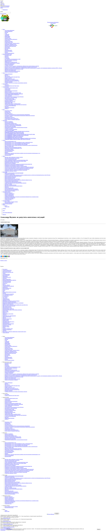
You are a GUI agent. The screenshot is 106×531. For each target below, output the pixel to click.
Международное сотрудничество (9, 305)
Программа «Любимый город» (10, 44)
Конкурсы (7, 57)
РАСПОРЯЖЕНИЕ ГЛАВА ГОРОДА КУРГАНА (14, 136)
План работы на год (8, 113)
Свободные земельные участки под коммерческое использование (17, 169)
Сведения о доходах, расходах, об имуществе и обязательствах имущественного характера (22, 373)
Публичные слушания (7, 324)
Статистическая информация (10, 105)
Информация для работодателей (11, 62)
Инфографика (7, 36)
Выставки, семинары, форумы (10, 184)
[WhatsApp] (7, 256)
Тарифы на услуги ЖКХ (9, 130)
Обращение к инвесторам (10, 477)
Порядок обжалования (9, 122)
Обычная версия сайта (4, 6)
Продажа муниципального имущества (12, 158)
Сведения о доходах (8, 116)
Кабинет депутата (8, 77)
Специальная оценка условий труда (11, 118)
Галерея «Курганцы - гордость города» (12, 43)
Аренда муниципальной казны (11, 159)
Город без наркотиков (7, 282)
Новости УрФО (6, 311)
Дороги (4, 273)
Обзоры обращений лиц (9, 195)
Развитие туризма (6, 326)
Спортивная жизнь (6, 274)
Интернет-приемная (8, 81)
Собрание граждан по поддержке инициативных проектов (16, 82)
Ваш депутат (7, 75)
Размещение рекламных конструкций (12, 162)
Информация (5, 9)
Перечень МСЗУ (8, 155)
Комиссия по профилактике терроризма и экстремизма (13, 302)
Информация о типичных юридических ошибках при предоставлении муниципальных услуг (22, 153)
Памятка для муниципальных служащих (12, 378)
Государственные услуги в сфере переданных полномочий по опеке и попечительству (21, 145)
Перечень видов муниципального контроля (13, 147)
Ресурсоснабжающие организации (11, 188)
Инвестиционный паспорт (10, 177)
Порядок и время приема (9, 193)
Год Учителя (5, 296)
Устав (6, 33)
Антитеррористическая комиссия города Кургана (14, 96)
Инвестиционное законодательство (11, 180)
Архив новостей (6, 332)
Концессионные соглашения (10, 163)
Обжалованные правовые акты (11, 123)
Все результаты (3, 13)
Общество (4, 314)
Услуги (4, 140)
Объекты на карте (8, 91)
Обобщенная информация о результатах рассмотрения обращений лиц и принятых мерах (21, 196)
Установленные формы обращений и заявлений (14, 93)
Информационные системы (10, 101)
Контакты (7, 106)
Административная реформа (10, 99)
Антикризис (5, 283)
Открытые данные (6, 200)
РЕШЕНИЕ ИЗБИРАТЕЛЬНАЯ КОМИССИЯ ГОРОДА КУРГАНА (17, 139)
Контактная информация (9, 64)
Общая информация (8, 31)
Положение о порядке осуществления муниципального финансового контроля (20, 115)
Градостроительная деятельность (11, 39)
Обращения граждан (6, 191)
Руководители (7, 88)
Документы (5, 120)
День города (5, 297)
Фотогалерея (7, 47)
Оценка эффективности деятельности (12, 94)
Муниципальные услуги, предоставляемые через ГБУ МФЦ (16, 144)
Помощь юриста (6, 320)
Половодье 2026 (6, 319)
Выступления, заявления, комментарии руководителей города (14, 331)
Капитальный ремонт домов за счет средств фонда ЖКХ (15, 161)
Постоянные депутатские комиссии (11, 79)
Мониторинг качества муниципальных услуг (13, 148)
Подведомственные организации (11, 90)
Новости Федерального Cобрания (11, 71)
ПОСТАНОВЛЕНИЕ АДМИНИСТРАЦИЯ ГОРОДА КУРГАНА (17, 131)
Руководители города (9, 42)
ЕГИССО (6, 108)
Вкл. (6, 5)
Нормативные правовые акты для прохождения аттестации (16, 127)
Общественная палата (7, 277)
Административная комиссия (8, 286)
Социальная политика (7, 281)
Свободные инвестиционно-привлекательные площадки (15, 182)
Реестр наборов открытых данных (11, 201)
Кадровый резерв (8, 55)
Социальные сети (8, 199)
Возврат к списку (3, 260)
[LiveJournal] (6, 256)
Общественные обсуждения (8, 313)
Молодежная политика (7, 306)
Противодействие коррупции (10, 46)
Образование (5, 276)
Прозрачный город (8, 50)
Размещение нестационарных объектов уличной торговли (16, 166)
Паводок (4, 317)
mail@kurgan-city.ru (6, 518)
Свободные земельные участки (11, 473)
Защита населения (8, 95)
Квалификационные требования (11, 60)
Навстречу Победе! (6, 285)
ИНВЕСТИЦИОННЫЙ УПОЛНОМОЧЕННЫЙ (14, 476)
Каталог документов (9, 121)
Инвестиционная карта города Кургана (12, 178)
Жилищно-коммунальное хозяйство (9, 280)
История (6, 32)
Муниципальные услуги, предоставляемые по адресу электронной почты (19, 142)
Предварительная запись (9, 150)
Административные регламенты (11, 129)
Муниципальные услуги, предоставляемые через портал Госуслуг (17, 143)
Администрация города (7, 270)
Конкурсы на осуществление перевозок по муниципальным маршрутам (18, 164)
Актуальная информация (9, 30)
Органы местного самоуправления (9, 315)
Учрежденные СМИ (8, 102)
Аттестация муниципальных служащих (12, 63)
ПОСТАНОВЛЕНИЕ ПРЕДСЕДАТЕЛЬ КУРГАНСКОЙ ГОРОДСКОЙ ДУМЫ (20, 134)
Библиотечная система (7, 288)
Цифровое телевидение (7, 329)
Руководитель (7, 111)
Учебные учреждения (9, 372)
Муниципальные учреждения (8, 308)
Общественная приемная (9, 107)
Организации (7, 37)
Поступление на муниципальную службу (12, 59)
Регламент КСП (8, 112)
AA (1, 3)
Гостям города (7, 40)
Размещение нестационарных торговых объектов (14, 165)
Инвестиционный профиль (10, 190)
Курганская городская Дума (8, 272)
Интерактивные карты (9, 202)
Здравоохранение (6, 298)
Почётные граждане (8, 41)
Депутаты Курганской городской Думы (12, 76)
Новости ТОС (5, 310)
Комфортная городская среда (8, 303)
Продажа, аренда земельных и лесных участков (14, 157)
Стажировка (7, 58)
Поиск (4, 204)
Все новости (5, 269)
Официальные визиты (7, 316)
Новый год (5, 312)
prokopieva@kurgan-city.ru (8, 524)
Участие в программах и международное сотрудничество (15, 104)
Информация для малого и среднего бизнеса (11, 300)
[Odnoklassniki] (2, 256)
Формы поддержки (8, 183)
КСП (4, 109)
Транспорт (5, 278)
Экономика (7, 35)
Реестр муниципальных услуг (10, 141)
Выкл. (8, 5)
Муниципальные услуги (7, 307)
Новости (6, 74)
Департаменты (7, 89)
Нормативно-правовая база (10, 197)
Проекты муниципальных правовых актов (13, 92)
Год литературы (6, 295)
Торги (4, 156)
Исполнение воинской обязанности (9, 301)
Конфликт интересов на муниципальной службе (14, 376)
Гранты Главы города (7, 279)
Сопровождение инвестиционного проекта (13, 181)
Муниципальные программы (10, 126)
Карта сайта (7, 206)
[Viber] (9, 256)
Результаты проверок (9, 100)
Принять (98, 529)
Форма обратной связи (9, 187)
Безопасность (5, 287)
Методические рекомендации (10, 377)
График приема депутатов (10, 78)
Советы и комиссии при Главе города (12, 85)
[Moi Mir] (4, 256)
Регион (4, 327)
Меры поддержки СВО (9, 146)
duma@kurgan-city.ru (7, 521)
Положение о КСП (8, 110)
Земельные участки (6, 299)
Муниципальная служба (7, 54)
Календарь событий (8, 51)
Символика (7, 34)
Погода (4, 284)
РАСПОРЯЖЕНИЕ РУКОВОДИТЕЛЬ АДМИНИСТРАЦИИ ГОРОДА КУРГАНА (20, 138)
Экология (4, 330)
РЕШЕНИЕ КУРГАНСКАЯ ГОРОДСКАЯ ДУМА (14, 132)
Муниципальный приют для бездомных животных (12, 309)
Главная (4, 208)
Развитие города (8, 38)
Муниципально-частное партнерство (12, 189)
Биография (7, 84)
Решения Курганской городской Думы (12, 80)
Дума (4, 72)
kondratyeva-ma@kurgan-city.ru (8, 527)
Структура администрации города (11, 87)
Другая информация (8, 151)
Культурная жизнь (6, 275)
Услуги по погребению (9, 154)
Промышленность (6, 322)
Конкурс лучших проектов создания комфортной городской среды (15, 304)
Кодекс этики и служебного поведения (12, 119)
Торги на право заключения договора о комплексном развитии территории (19, 168)
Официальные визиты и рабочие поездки (12, 103)
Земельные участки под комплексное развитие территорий (16, 170)
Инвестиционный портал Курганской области (13, 185)
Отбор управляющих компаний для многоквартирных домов (16, 160)
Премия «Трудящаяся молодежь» (11, 45)
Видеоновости (7, 48)
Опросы (6, 52)
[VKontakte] (1, 256)
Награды (6, 49)
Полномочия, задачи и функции (11, 97)
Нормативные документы (10, 117)
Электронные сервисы (9, 149)
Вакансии (7, 56)
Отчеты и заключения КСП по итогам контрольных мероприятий (17, 114)
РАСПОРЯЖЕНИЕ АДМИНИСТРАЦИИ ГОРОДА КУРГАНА (17, 135)
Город (4, 29)
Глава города (5, 83)
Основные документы (9, 128)
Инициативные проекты (9, 53)
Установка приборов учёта (8, 328)
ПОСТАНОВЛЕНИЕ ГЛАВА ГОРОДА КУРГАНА (14, 133)
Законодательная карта (9, 198)
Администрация (6, 86)
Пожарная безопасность (7, 318)
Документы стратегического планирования (13, 125)
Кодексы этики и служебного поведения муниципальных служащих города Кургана (21, 374)
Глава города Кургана (7, 271)
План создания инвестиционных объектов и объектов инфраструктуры (18, 179)
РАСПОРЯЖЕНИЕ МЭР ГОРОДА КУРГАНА (13, 137)
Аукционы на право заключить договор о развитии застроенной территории (19, 167)
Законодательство (8, 61)
